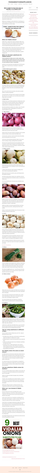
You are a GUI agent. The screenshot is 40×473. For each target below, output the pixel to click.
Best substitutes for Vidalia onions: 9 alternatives (13, 8)
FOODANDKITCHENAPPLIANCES (20, 2)
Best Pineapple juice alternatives (8, 453)
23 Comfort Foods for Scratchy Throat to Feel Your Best (33, 21)
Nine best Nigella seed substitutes (8, 450)
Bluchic (26, 471)
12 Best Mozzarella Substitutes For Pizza (17, 458)
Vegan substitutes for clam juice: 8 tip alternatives (11, 451)
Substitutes (13, 10)
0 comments (18, 10)
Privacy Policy (29, 471)
